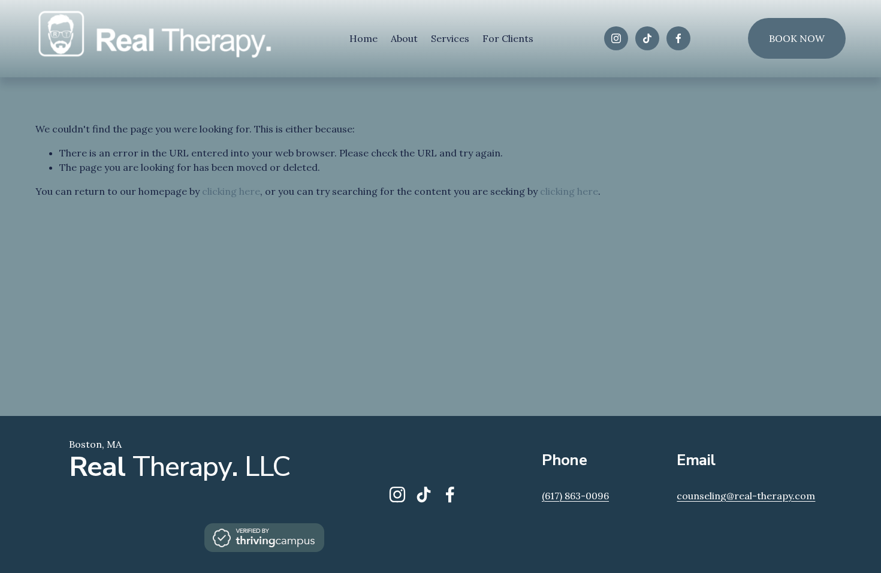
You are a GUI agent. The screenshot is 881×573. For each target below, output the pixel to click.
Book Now (797, 38)
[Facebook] (678, 38)
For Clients (507, 38)
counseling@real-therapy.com (746, 496)
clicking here (231, 191)
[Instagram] (616, 38)
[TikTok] (647, 38)
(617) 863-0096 (575, 496)
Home (363, 38)
